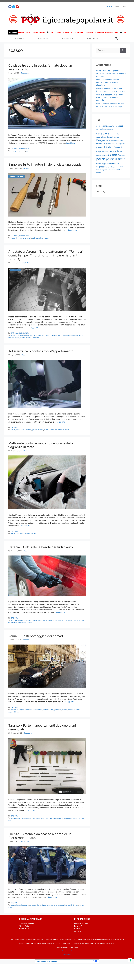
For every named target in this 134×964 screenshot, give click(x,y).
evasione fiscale (109, 140)
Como (19, 238)
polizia (23, 151)
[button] (116, 38)
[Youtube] (17, 6)
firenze (39, 905)
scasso (28, 151)
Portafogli (71, 709)
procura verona (72, 335)
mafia (111, 151)
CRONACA (19, 38)
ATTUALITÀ (66, 38)
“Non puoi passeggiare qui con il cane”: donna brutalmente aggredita (109, 97)
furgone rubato (47, 905)
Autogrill (14, 238)
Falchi (43, 818)
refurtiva (40, 430)
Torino (120, 167)
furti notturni (49, 335)
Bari (106, 129)
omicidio (112, 154)
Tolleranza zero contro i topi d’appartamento (40, 351)
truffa (98, 169)
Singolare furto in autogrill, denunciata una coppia (45, 164)
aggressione (101, 126)
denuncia (116, 137)
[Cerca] (123, 50)
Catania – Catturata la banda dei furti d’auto (40, 547)
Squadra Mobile (13, 337)
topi (9, 820)
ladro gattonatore (60, 335)
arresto (13, 709)
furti (47, 620)
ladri (63, 620)
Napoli (105, 155)
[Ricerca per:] (108, 50)
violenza (114, 170)
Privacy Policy (101, 192)
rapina (98, 164)
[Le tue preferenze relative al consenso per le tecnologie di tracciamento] (130, 960)
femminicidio (119, 140)
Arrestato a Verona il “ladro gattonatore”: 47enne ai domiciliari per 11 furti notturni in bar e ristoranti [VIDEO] (45, 255)
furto (24, 238)
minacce (98, 155)
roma (46, 430)
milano (118, 151)
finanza (98, 143)
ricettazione (22, 622)
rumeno (81, 905)
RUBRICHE (91, 38)
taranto (81, 818)
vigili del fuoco (106, 170)
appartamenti (15, 818)
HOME (109, 6)
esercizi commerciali (37, 335)
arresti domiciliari (17, 335)
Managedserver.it (67, 951)
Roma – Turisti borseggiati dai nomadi (36, 636)
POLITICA (41, 38)
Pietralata (28, 430)
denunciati (36, 818)
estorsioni (41, 620)
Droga (100, 140)
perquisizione (62, 905)
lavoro (107, 151)
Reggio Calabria (107, 164)
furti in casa (20, 430)
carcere (114, 134)
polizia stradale (37, 238)
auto (12, 151)
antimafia (110, 126)
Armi (115, 126)
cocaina (99, 137)
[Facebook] (10, 6)
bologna (110, 129)
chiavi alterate (37, 709)
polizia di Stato (25, 533)
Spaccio (114, 167)
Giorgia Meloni (115, 143)
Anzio (13, 533)
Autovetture (19, 620)
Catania (34, 620)
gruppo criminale (55, 620)
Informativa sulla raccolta (47, 961)
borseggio (20, 709)
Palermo (121, 155)
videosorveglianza (32, 337)
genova (17, 151)
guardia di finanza (109, 147)
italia (103, 151)
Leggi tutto (70, 143)
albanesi (14, 905)
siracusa (108, 167)
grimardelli (57, 709)
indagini (98, 151)
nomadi (64, 709)
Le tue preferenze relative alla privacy (76, 961)
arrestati (33, 905)
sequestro (101, 167)
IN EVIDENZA (24, 148)
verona (22, 337)
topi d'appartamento (62, 430)
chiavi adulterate (26, 818)
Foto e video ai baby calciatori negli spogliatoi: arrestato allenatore (54, 32)
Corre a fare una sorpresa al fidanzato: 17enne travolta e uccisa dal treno (111, 73)
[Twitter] (13, 6)
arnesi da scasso (23, 905)
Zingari (16, 712)
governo (122, 143)
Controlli (46, 709)
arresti (13, 430)
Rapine (75, 620)
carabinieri (27, 620)
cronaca (26, 335)
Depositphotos (67, 954)
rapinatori (69, 620)
